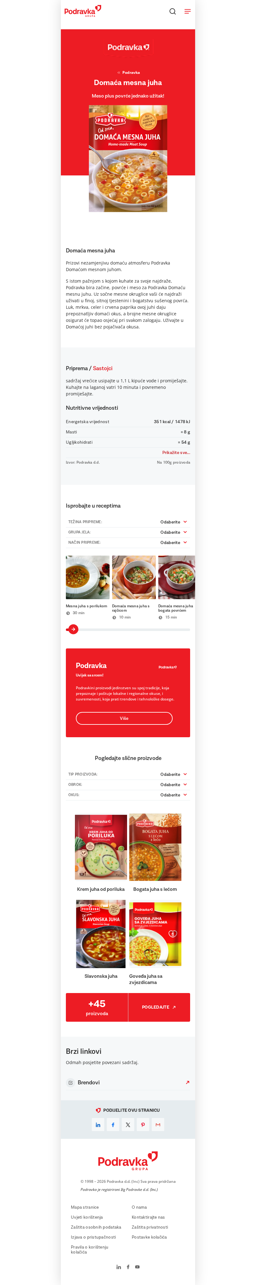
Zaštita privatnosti (150, 1227)
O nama (139, 1207)
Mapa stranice (85, 1207)
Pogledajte (155, 1007)
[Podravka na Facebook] (128, 1267)
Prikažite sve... (176, 453)
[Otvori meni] (187, 11)
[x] (128, 1124)
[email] (158, 1124)
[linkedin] (98, 1124)
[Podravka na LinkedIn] (118, 1267)
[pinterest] (143, 1124)
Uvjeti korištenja (87, 1217)
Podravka (131, 72)
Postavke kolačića (149, 1237)
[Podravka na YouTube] (137, 1267)
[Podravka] (83, 15)
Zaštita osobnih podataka (96, 1227)
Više (124, 718)
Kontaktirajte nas (148, 1217)
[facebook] (113, 1124)
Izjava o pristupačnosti (93, 1237)
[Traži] (172, 11)
